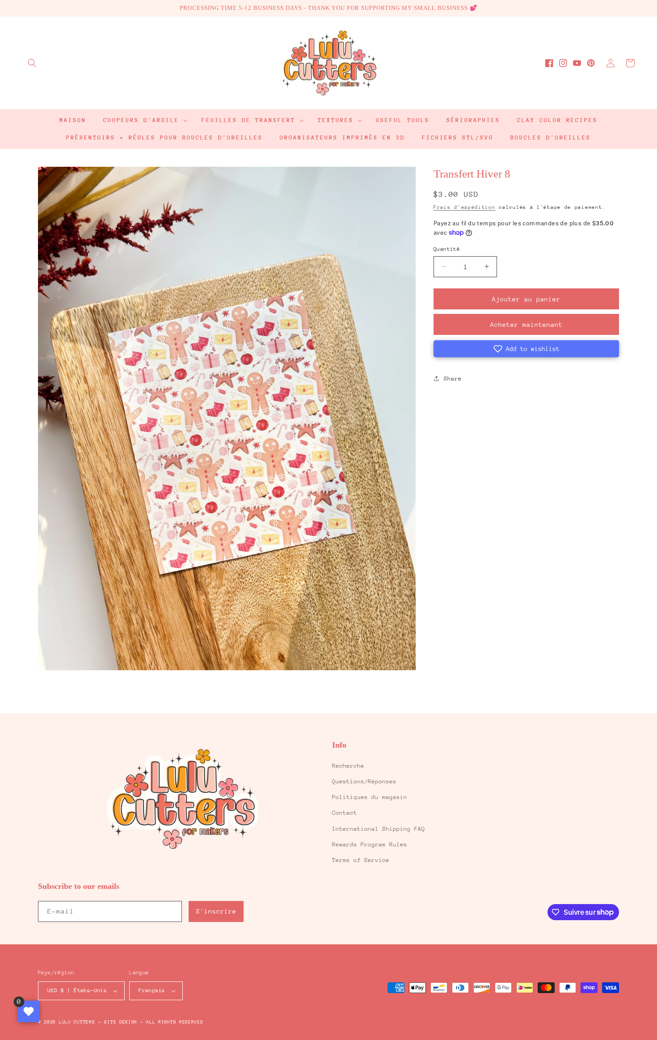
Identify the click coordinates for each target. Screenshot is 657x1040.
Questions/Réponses (364, 781)
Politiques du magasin (369, 797)
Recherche (348, 765)
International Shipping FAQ (378, 828)
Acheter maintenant (526, 324)
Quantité (447, 248)
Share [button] (453, 378)
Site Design (120, 1022)
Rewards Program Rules (369, 844)
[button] (32, 63)
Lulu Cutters (77, 1022)
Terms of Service (360, 860)
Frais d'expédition (465, 207)
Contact (344, 812)
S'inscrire (216, 911)
